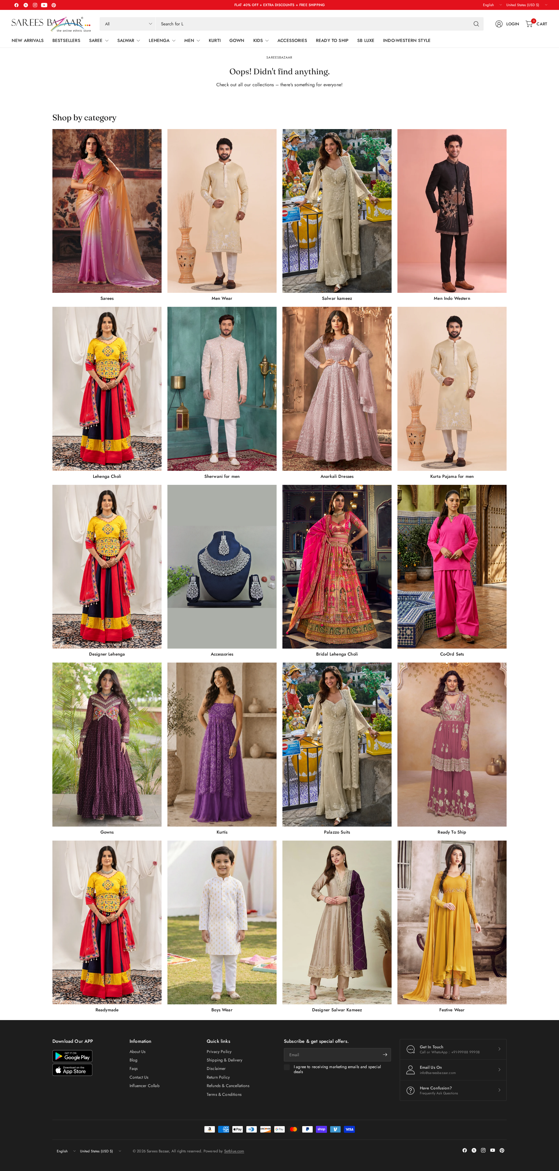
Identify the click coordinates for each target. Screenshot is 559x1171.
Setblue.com (234, 1151)
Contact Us (139, 1077)
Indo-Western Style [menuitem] (407, 40)
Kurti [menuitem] (215, 40)
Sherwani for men (222, 476)
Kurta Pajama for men (452, 476)
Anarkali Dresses (337, 476)
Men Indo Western (452, 298)
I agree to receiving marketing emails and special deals (337, 1069)
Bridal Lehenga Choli (337, 654)
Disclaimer (216, 1068)
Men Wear (222, 298)
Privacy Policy (219, 1051)
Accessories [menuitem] (292, 40)
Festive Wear (452, 1009)
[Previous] (52, 570)
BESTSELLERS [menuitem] (66, 40)
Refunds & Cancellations (228, 1086)
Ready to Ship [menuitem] (332, 40)
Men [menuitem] (189, 40)
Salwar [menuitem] (126, 40)
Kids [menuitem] (258, 40)
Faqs (134, 1068)
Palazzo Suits (337, 832)
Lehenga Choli (107, 476)
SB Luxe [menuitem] (365, 40)
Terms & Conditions (224, 1094)
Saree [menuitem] (96, 40)
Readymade (106, 1009)
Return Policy (218, 1077)
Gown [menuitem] (237, 40)
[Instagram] (35, 5)
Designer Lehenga (107, 654)
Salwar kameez (337, 298)
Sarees (107, 298)
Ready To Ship (452, 832)
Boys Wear (221, 1009)
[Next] (506, 570)
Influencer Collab (145, 1086)
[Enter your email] (385, 1054)
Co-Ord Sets (452, 654)
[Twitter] (25, 5)
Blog (134, 1060)
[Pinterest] (53, 5)
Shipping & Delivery (224, 1060)
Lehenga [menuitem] (159, 40)
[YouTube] (44, 5)
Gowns (107, 832)
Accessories (222, 654)
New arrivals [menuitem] (28, 40)
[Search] (476, 24)
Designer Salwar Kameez (337, 1009)
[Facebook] (16, 5)
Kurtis (222, 832)
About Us (138, 1051)
